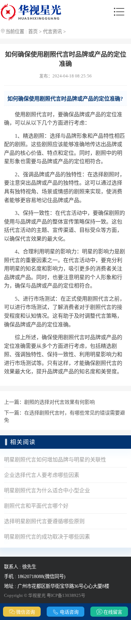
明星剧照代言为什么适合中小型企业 (47, 490)
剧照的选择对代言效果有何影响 (59, 402)
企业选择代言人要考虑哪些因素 (41, 475)
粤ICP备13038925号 (66, 595)
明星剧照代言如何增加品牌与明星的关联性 (55, 459)
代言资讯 (52, 31)
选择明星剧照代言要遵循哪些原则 (44, 521)
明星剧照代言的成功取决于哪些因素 (47, 537)
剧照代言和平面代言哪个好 (36, 506)
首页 (33, 31)
